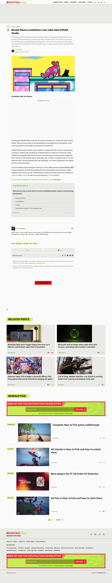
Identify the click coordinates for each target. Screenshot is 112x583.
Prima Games (49, 548)
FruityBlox (41, 550)
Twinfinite (21, 548)
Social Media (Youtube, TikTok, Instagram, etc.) (29, 208)
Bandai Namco (19, 243)
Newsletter (58, 2)
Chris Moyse (18, 49)
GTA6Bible (57, 550)
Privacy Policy (69, 413)
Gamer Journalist (80, 548)
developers (25, 243)
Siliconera (57, 548)
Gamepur (27, 548)
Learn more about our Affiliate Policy (35, 263)
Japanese (15, 175)
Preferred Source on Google (42, 266)
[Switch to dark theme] (101, 2)
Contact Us (21, 541)
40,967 (58, 520)
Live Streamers (20, 201)
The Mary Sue (22, 550)
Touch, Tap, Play (32, 550)
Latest (90, 2)
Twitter (50, 175)
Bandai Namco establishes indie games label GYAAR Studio (32, 180)
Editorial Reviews (20, 198)
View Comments (43, 283)
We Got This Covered (67, 548)
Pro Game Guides (12, 548)
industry (35, 243)
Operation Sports (12, 550)
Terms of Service (59, 413)
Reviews (73, 2)
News (66, 2)
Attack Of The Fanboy (37, 548)
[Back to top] (7, 309)
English (24, 175)
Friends (18, 205)
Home (13, 26)
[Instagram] (72, 228)
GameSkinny (89, 548)
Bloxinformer (48, 550)
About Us (9, 541)
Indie (31, 243)
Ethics (15, 541)
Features (82, 2)
